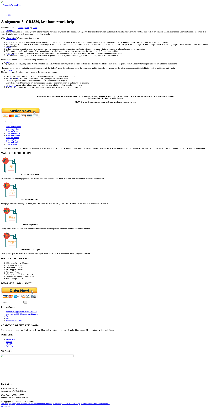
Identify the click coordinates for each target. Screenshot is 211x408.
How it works (11, 339)
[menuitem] (8, 15)
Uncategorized (23, 28)
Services (9, 342)
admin (35, 28)
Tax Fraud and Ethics (14, 320)
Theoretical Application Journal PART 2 (21, 312)
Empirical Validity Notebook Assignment (21, 314)
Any (7, 316)
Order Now (10, 346)
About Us (9, 344)
